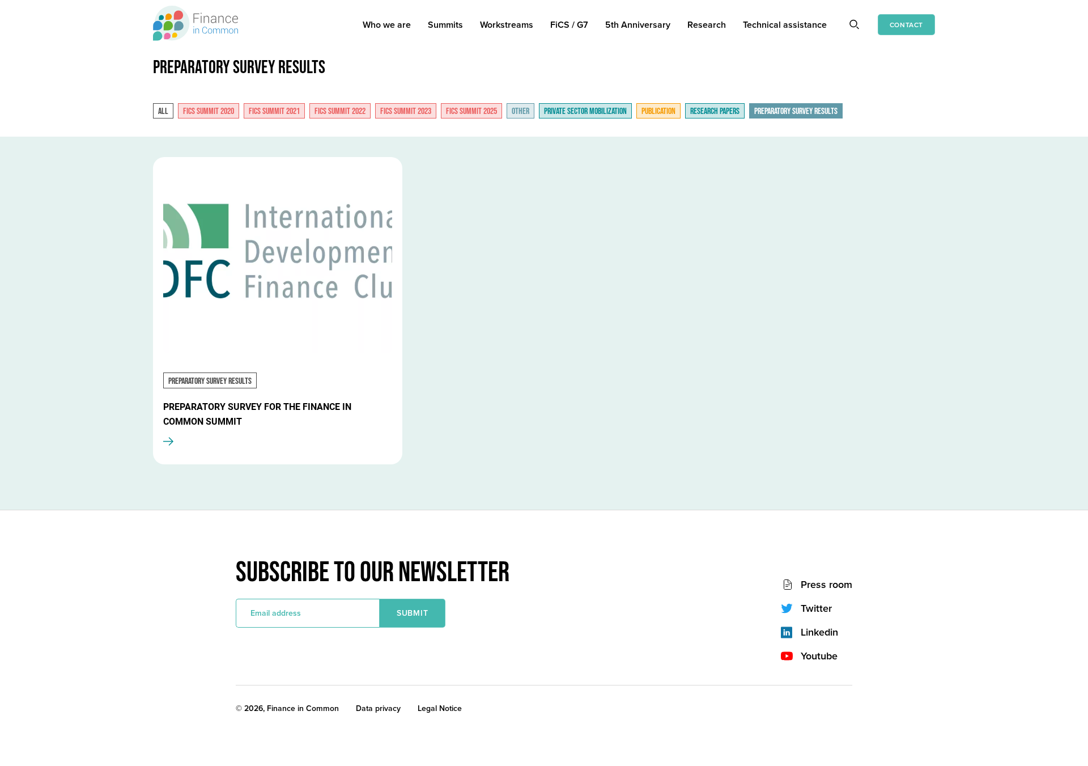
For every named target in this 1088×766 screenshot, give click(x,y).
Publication (658, 111)
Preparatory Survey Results (796, 111)
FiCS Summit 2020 (208, 111)
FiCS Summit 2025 (471, 111)
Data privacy (378, 708)
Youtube (819, 656)
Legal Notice (440, 708)
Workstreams (506, 24)
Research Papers (715, 111)
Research (706, 24)
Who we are (387, 24)
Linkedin (819, 632)
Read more (182, 441)
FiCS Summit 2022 (340, 111)
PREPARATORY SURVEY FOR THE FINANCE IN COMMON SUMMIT (257, 414)
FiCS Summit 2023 (405, 111)
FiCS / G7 (569, 24)
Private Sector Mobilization (585, 111)
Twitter (816, 608)
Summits (445, 24)
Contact (906, 24)
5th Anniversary (637, 24)
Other (520, 111)
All (163, 111)
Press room (826, 584)
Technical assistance (785, 24)
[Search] (854, 24)
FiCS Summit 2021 (274, 111)
